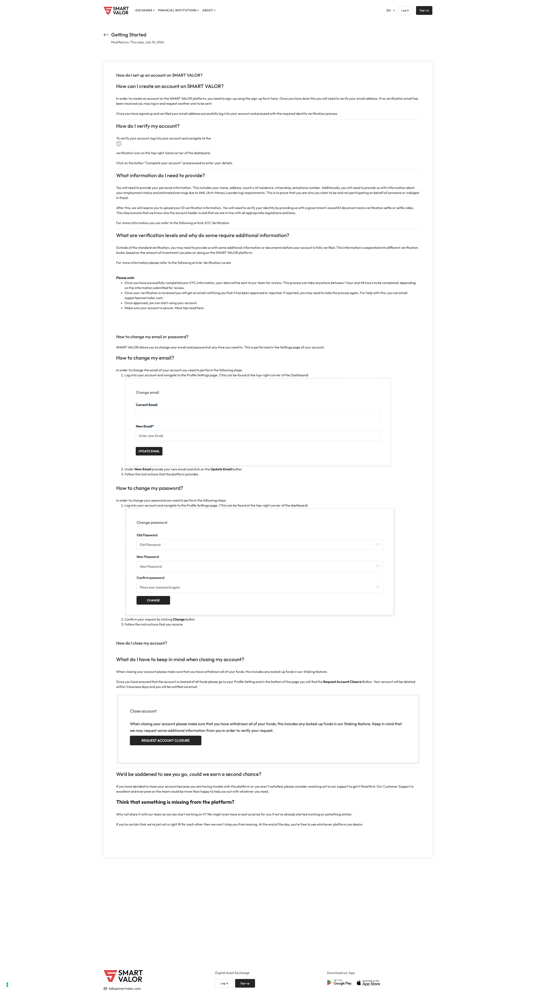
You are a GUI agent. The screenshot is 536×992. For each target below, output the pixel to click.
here (274, 98)
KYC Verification (217, 223)
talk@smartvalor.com (125, 988)
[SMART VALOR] (116, 10)
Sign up (424, 10)
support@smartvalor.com (144, 298)
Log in (405, 10)
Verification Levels (217, 263)
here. (201, 308)
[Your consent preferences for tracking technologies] (7, 985)
